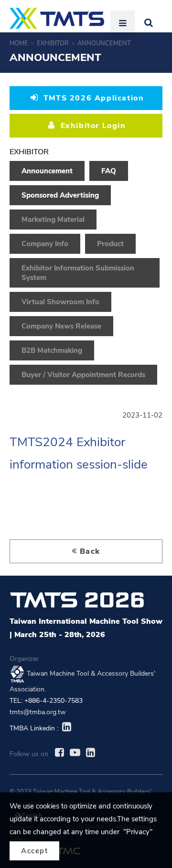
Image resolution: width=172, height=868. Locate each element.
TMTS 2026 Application (92, 98)
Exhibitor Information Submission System (78, 272)
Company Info (45, 244)
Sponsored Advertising (60, 195)
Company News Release (61, 326)
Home (19, 43)
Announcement (104, 43)
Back (90, 551)
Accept (34, 851)
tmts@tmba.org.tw (38, 712)
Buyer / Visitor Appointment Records (83, 374)
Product (110, 244)
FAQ (108, 171)
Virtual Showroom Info (60, 302)
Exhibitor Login (92, 125)
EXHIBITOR (53, 43)
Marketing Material (53, 219)
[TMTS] (57, 18)
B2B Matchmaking (52, 350)
